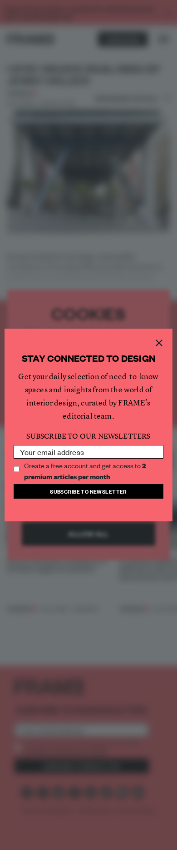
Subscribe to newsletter (88, 491)
